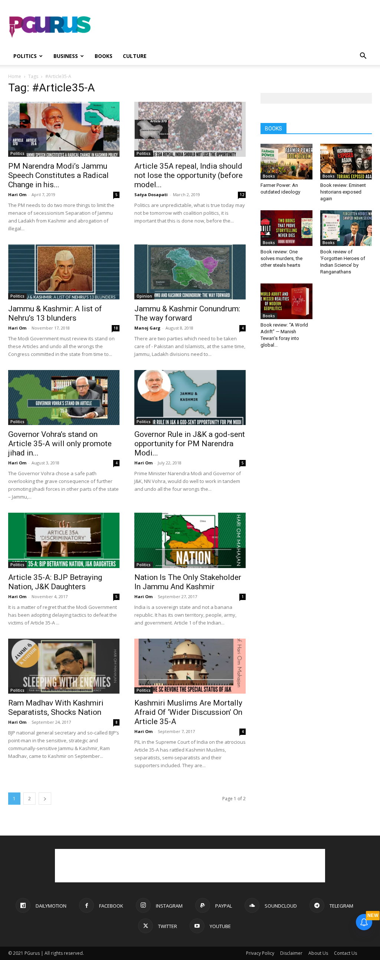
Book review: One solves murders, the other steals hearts (281, 258)
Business (65, 55)
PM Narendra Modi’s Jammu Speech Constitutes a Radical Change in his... (58, 175)
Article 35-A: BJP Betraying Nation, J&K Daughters (55, 582)
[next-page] (45, 798)
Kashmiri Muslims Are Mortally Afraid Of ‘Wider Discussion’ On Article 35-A (188, 712)
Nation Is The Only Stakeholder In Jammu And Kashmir (187, 582)
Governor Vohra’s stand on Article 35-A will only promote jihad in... (60, 443)
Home (14, 76)
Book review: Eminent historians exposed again (343, 191)
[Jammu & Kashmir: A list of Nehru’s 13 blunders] (63, 271)
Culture (135, 55)
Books (103, 55)
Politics (25, 55)
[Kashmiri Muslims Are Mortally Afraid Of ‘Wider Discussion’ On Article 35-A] (190, 666)
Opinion (144, 296)
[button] (363, 56)
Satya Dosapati (151, 194)
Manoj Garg (147, 328)
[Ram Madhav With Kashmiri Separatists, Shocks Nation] (63, 666)
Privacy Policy (260, 953)
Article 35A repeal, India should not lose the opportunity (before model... (188, 175)
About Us (318, 953)
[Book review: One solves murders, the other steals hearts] (286, 228)
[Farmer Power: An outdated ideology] (286, 161)
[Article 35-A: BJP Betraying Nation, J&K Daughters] (63, 540)
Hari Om (17, 194)
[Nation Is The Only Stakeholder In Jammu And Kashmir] (190, 540)
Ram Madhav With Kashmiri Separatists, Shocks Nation (56, 707)
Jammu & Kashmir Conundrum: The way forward (187, 313)
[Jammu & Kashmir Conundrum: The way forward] (190, 271)
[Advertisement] (237, 27)
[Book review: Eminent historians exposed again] (346, 161)
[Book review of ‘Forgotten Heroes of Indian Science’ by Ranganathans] (346, 228)
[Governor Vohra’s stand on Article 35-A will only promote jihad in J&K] (63, 397)
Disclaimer (291, 953)
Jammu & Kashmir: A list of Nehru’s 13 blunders (55, 313)
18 (116, 328)
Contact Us (345, 953)
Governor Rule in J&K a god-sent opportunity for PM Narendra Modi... (189, 443)
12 (242, 194)
